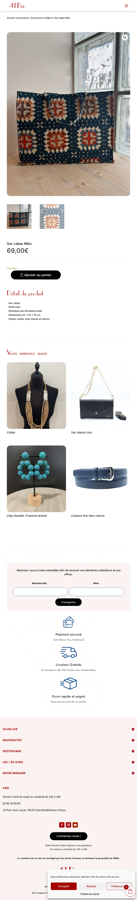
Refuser (91, 886)
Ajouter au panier (37, 275)
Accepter (63, 886)
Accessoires (22, 18)
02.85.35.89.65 (11, 803)
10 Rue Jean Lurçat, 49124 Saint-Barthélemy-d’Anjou (34, 810)
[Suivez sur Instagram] (68, 825)
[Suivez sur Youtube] (75, 825)
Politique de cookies (89, 894)
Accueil (10, 18)
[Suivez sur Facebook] (61, 825)
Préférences (118, 886)
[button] (125, 37)
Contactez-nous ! (68, 836)
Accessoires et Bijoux (42, 18)
